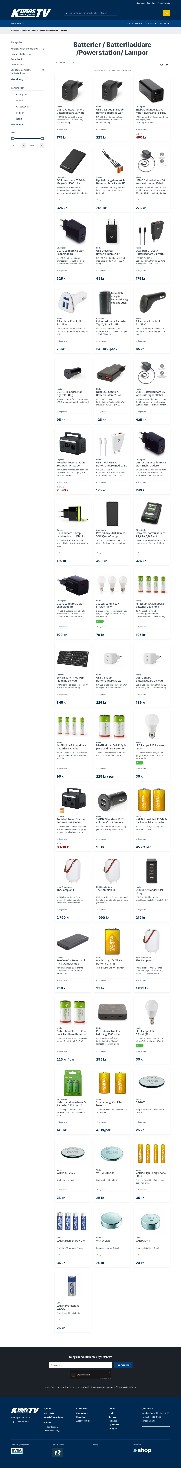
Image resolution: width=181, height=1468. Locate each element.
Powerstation (27, 64)
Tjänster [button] (150, 23)
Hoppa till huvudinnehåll (89, 3)
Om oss (112, 1417)
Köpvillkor (151, 3)
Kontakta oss (139, 3)
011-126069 (49, 1413)
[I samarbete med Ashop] (142, 1450)
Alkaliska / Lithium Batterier (27, 48)
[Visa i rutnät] (161, 64)
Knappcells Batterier (27, 54)
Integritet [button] (113, 1428)
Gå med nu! (123, 1365)
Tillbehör (15, 30)
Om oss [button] (162, 23)
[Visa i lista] (167, 64)
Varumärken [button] (133, 23)
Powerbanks (27, 59)
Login (111, 1413)
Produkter (16, 23)
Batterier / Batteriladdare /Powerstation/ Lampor (44, 30)
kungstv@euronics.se (53, 1417)
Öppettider (114, 1424)
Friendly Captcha (105, 1378)
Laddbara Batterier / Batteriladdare (27, 71)
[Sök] (66, 13)
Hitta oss (113, 1421)
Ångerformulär (164, 3)
